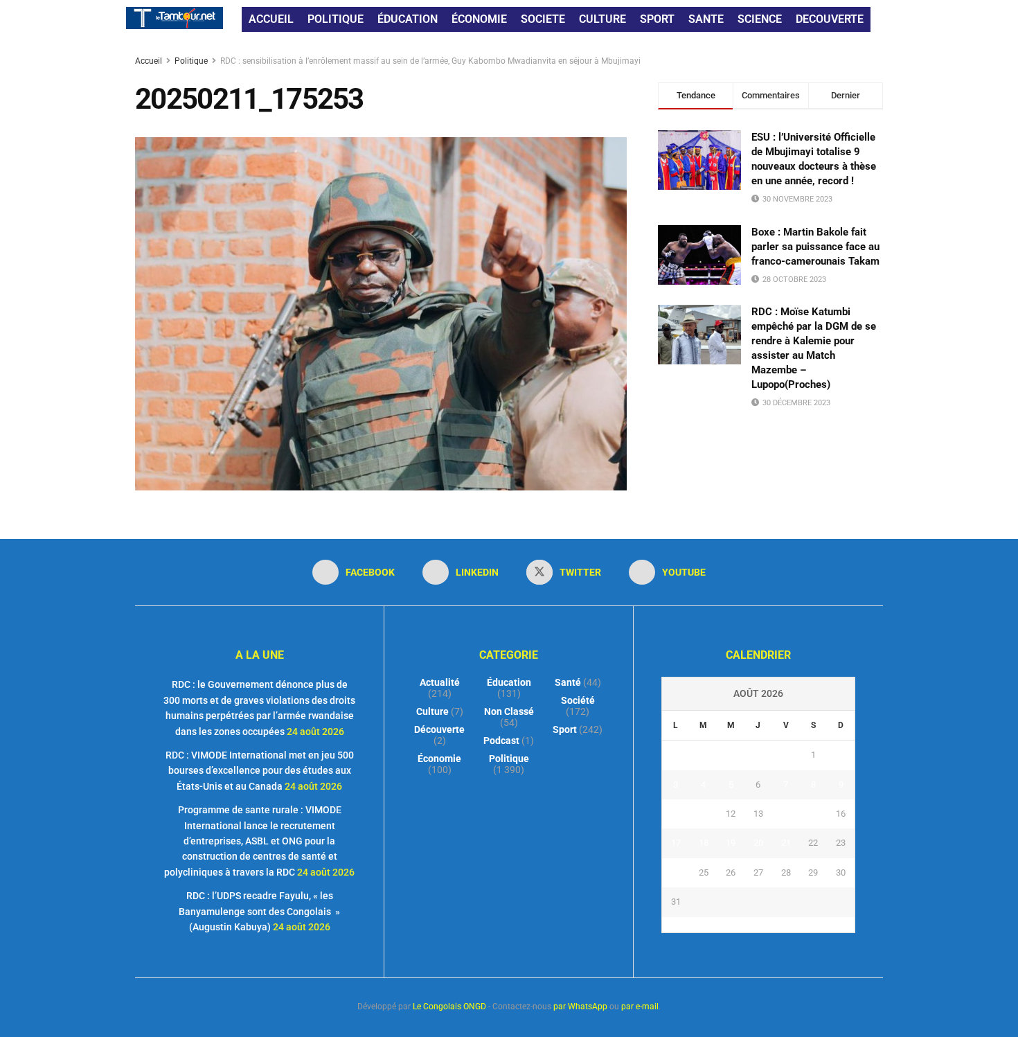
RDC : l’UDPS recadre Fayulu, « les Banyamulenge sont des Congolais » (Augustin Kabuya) (259, 911)
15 (813, 813)
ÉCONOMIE (479, 19)
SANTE (706, 19)
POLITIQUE (335, 19)
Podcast (501, 740)
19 (730, 842)
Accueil (149, 61)
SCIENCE (760, 19)
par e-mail (640, 1006)
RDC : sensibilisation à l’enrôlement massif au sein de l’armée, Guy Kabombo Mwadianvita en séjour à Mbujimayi (430, 61)
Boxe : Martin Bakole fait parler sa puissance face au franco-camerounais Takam (815, 246)
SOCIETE (543, 19)
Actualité (440, 682)
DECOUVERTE (830, 19)
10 (676, 813)
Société (578, 700)
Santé (568, 682)
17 (676, 842)
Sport (565, 729)
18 (703, 842)
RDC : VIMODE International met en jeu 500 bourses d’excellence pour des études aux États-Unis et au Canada (260, 771)
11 (703, 813)
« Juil (754, 924)
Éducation (509, 682)
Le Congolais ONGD (449, 1006)
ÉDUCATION (407, 19)
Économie (439, 758)
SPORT (657, 19)
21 (786, 842)
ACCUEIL (271, 19)
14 (786, 813)
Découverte (439, 729)
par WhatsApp (580, 1006)
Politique (191, 61)
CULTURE (602, 19)
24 (676, 872)
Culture (432, 711)
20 (758, 842)
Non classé (509, 711)
